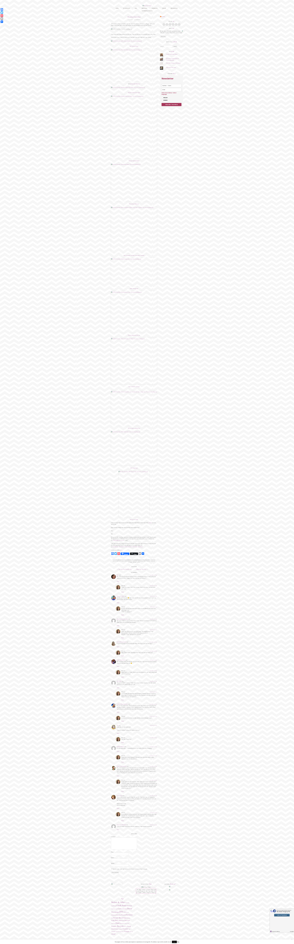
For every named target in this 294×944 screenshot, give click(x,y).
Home (117, 8)
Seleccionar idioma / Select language (169, 93)
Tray (129, 929)
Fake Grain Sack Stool (171, 67)
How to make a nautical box (134, 428)
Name (112, 852)
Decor (123, 561)
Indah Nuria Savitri (121, 660)
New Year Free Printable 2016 (124, 569)
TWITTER (134, 546)
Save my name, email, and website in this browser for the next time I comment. (130, 869)
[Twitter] (1, 12)
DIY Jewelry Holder (134, 46)
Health (164, 8)
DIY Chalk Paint (134, 468)
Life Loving (119, 795)
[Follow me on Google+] (170, 24)
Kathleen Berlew (120, 746)
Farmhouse (113, 915)
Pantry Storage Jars (134, 288)
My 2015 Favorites (134, 17)
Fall (128, 912)
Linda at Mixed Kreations (122, 704)
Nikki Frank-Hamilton (121, 766)
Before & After (140, 559)
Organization (174, 8)
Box (128, 902)
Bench (126, 902)
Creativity (118, 561)
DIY (125, 559)
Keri (118, 575)
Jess (117, 725)
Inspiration (155, 8)
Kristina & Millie (120, 596)
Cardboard (113, 905)
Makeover (121, 920)
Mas (178, 942)
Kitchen (128, 918)
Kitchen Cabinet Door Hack (134, 92)
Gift (112, 918)
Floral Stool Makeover (134, 204)
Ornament (113, 923)
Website (112, 863)
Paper (121, 923)
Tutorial (130, 562)
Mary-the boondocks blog (122, 619)
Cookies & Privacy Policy (171, 54)
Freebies (118, 915)
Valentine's (121, 931)
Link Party (114, 920)
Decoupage (127, 561)
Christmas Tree (114, 909)
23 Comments (137, 19)
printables (144, 8)
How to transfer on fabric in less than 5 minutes (134, 255)
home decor (140, 561)
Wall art (131, 931)
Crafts (114, 561)
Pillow (128, 923)
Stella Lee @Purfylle (121, 825)
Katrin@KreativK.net (121, 642)
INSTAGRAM (128, 546)
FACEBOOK (115, 546)
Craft (119, 909)
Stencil (117, 929)
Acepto (174, 942)
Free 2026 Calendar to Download (173, 63)
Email (112, 857)
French (123, 915)
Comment (113, 836)
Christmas (153, 559)
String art (120, 929)
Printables (114, 926)
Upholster (117, 931)
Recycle (148, 561)
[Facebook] (1, 9)
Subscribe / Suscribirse (171, 104)
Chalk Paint (147, 559)
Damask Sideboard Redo (134, 161)
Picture (125, 923)
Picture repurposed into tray (134, 335)
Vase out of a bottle (134, 519)
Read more (163, 36)
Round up (125, 926)
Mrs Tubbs (119, 681)
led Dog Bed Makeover (135, 84)
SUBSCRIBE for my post (118, 540)
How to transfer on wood (134, 386)
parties (121, 550)
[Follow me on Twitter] (167, 24)
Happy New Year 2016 (142, 569)
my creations (126, 8)
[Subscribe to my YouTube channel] (179, 24)
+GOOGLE (140, 546)
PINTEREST (121, 546)
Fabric (125, 912)
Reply (118, 581)
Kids (136, 8)
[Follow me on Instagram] (176, 24)
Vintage (134, 562)
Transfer (153, 561)
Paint (145, 561)
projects (150, 522)
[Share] (1, 21)
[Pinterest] (1, 15)
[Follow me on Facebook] (163, 24)
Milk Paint (127, 920)
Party (123, 923)
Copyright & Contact (147, 10)
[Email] (1, 18)
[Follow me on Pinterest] (173, 24)
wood (138, 562)
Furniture (134, 561)
